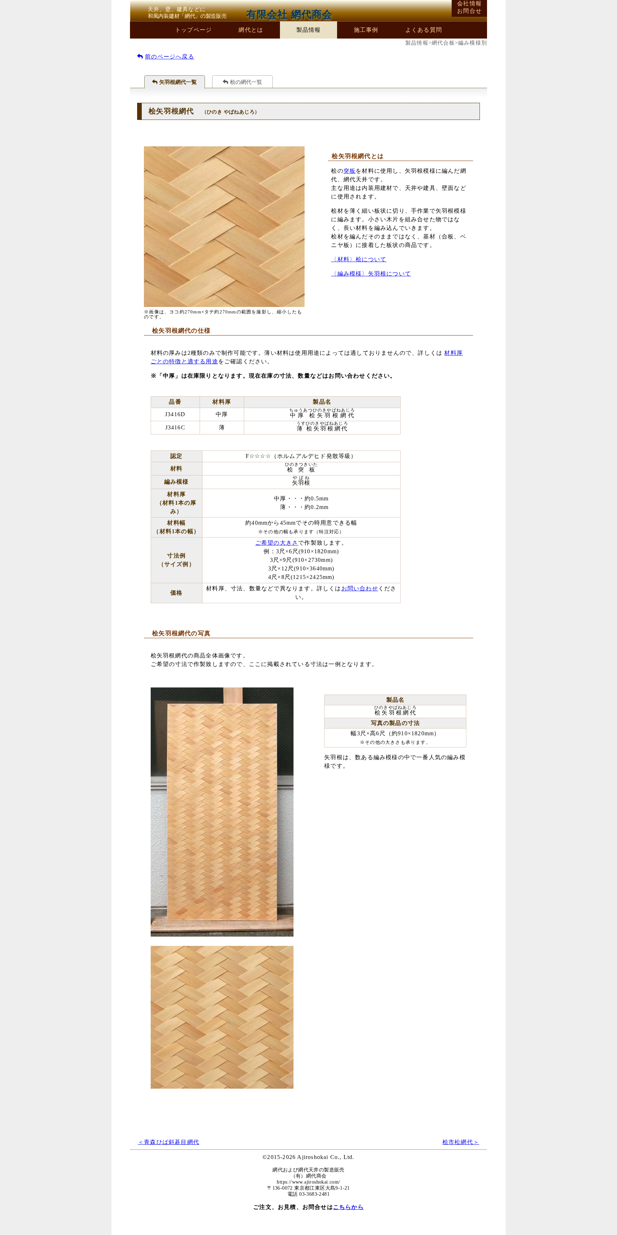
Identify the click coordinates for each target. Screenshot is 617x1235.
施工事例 (366, 30)
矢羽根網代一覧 (178, 82)
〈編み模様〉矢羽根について (371, 274)
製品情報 (308, 30)
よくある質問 (423, 30)
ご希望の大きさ (276, 543)
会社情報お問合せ (469, 7)
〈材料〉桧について (358, 259)
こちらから (348, 1207)
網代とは (251, 30)
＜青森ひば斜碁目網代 (168, 1142)
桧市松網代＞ (460, 1142)
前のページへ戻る (169, 57)
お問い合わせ (359, 588)
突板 (349, 171)
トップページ (193, 30)
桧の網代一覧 (246, 82)
